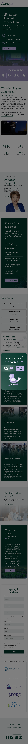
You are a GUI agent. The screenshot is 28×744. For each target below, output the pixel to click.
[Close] (22, 356)
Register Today (20, 368)
